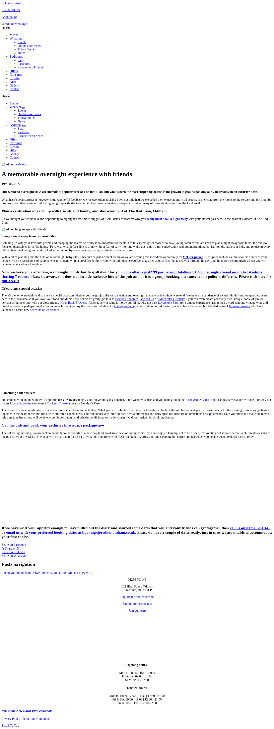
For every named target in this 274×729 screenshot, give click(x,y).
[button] (10, 725)
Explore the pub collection (137, 597)
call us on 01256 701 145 (250, 528)
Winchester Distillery (171, 299)
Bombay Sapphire (126, 299)
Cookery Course (57, 403)
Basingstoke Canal (197, 399)
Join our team (137, 610)
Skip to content (11, 3)
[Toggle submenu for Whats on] (23, 39)
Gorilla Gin (147, 299)
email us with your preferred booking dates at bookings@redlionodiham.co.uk (70, 532)
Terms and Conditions (36, 718)
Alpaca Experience (21, 403)
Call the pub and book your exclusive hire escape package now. (54, 425)
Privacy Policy (11, 718)
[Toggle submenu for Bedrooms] (24, 57)
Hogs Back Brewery (73, 302)
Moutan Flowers (239, 306)
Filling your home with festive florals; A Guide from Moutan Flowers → (47, 572)
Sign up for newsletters (137, 603)
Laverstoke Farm (168, 302)
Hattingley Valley (125, 306)
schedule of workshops (44, 310)
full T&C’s (10, 281)
